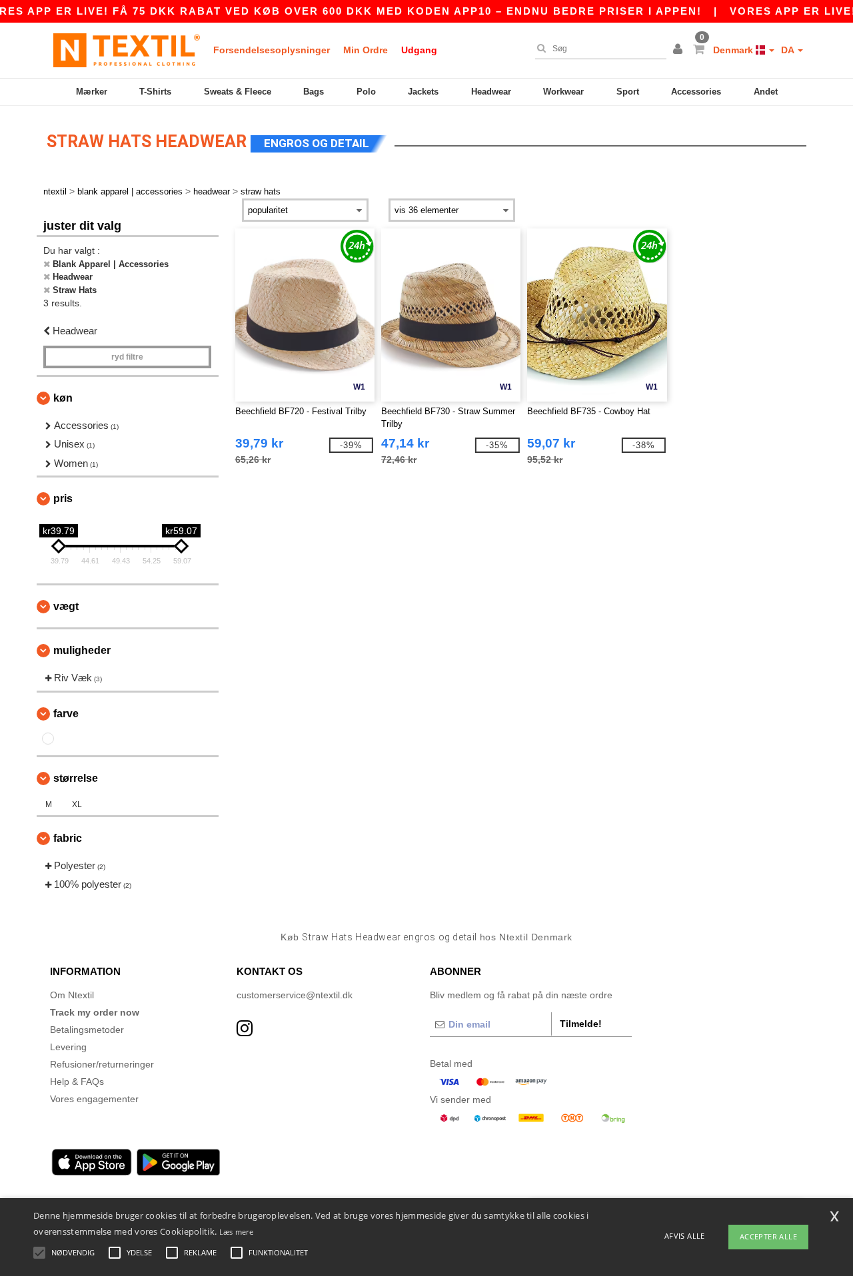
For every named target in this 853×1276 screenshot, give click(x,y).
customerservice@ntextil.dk (295, 995)
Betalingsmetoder (87, 1029)
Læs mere (236, 1232)
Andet (766, 92)
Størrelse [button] (75, 778)
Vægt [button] (66, 606)
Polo (366, 92)
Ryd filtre (127, 357)
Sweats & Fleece (237, 92)
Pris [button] (63, 498)
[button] (679, 50)
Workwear (563, 92)
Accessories (696, 92)
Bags (313, 92)
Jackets (423, 92)
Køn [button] (63, 398)
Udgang (419, 50)
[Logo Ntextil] (126, 50)
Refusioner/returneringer (102, 1064)
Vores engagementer (94, 1099)
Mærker (91, 92)
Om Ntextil (72, 995)
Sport (627, 92)
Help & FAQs (77, 1081)
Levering (68, 1047)
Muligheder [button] (82, 650)
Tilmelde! (581, 1023)
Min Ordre (365, 50)
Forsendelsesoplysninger (271, 50)
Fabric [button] (67, 838)
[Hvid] (48, 739)
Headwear (491, 92)
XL (77, 804)
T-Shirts (155, 92)
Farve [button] (66, 713)
